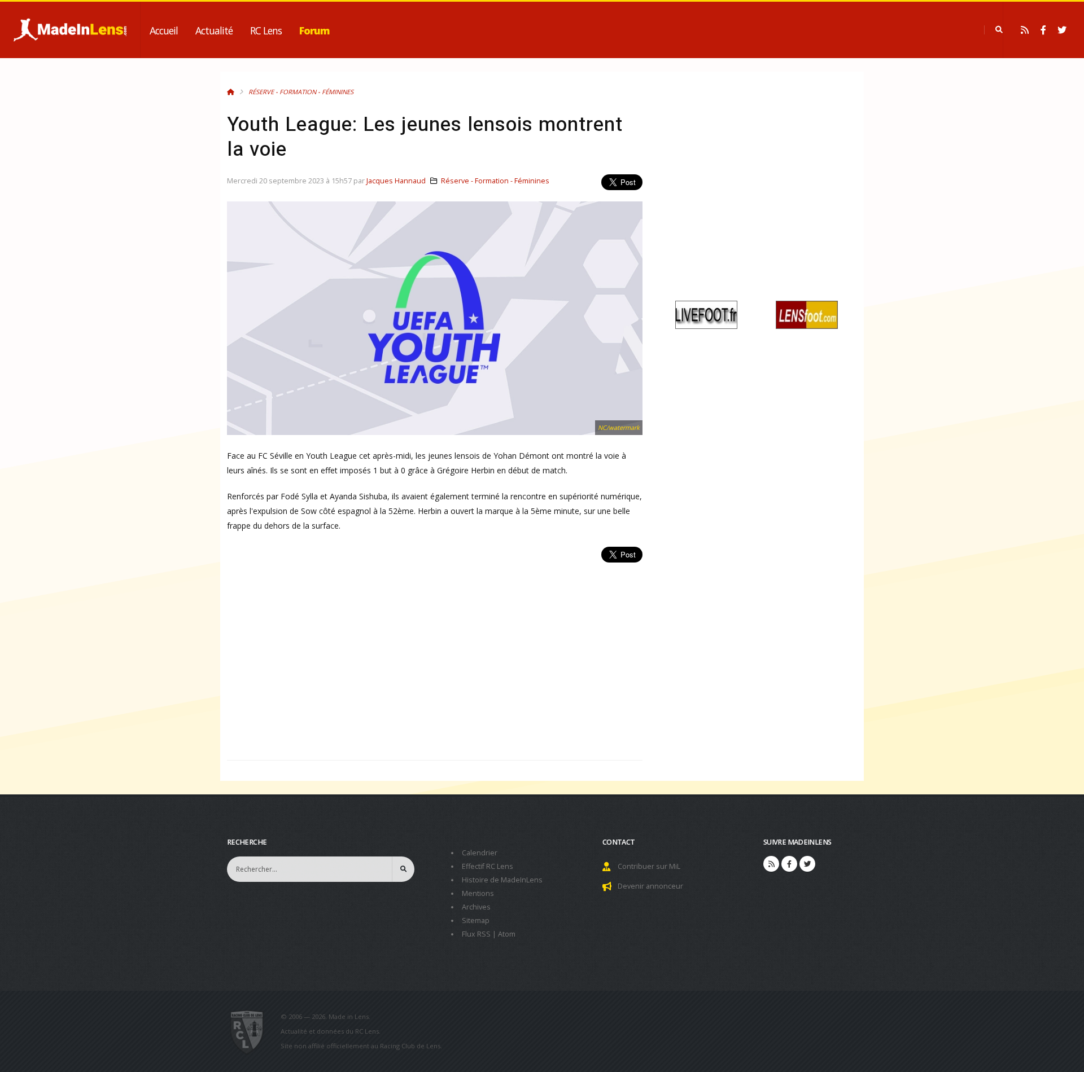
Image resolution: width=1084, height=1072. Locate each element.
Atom (506, 934)
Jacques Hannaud (396, 181)
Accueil (164, 30)
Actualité (214, 30)
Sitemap (475, 920)
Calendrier (479, 853)
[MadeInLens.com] (251, 1031)
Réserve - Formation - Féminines (300, 91)
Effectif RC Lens (487, 866)
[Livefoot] (706, 314)
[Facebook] (1043, 30)
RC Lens (266, 30)
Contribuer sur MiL (649, 866)
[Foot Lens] (807, 314)
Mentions (478, 893)
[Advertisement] (434, 655)
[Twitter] (1062, 30)
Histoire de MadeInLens (502, 880)
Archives (476, 907)
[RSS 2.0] (1025, 30)
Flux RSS (476, 934)
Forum (314, 30)
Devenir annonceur (650, 886)
